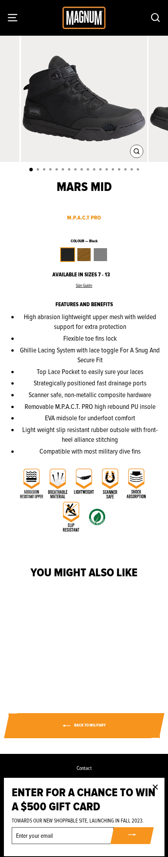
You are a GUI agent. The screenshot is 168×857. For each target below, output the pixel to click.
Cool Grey (100, 254)
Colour (84, 241)
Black (67, 254)
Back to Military (89, 725)
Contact (84, 768)
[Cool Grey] (45, 667)
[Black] (27, 667)
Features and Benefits (84, 304)
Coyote (84, 254)
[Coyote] (36, 667)
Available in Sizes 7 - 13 (81, 274)
